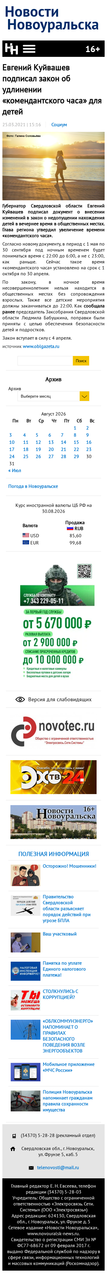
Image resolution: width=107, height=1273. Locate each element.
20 (51, 449)
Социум (59, 124)
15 (76, 442)
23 (89, 449)
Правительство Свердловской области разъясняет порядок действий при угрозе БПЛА (67, 908)
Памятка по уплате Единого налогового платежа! (64, 969)
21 (63, 449)
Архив (14, 388)
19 (38, 449)
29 (76, 456)
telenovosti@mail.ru (58, 1167)
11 (26, 442)
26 (38, 456)
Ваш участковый (60, 934)
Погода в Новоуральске (33, 486)
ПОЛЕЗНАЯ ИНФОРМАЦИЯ (53, 854)
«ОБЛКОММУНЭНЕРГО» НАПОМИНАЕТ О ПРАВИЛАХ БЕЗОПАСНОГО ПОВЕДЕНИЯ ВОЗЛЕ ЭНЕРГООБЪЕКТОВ (68, 1036)
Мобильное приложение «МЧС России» (69, 1067)
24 (12, 456)
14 (63, 442)
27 (51, 456)
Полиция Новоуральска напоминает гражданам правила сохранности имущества (67, 1101)
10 (12, 442)
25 (26, 456)
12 (38, 442)
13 (51, 442)
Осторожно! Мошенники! (69, 866)
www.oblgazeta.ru (41, 346)
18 (26, 449)
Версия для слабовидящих (59, 699)
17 (12, 449)
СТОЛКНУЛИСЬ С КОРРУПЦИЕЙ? (60, 994)
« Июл (14, 470)
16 (89, 442)
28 (63, 456)
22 (76, 449)
